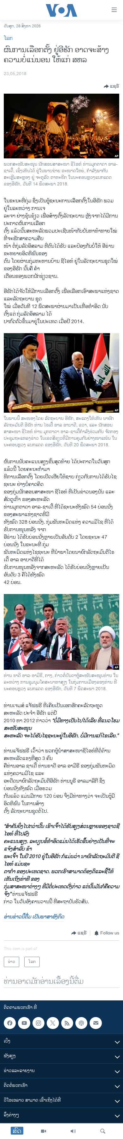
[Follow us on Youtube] (24, 1023)
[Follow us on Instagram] (38, 1023)
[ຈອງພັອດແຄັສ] (96, 1023)
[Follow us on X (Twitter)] (53, 1023)
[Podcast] (81, 1023)
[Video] (43, 1131)
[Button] (111, 86)
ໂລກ (8, 38)
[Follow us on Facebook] (10, 1023)
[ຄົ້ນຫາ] (102, 1131)
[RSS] (67, 1023)
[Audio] (73, 1131)
